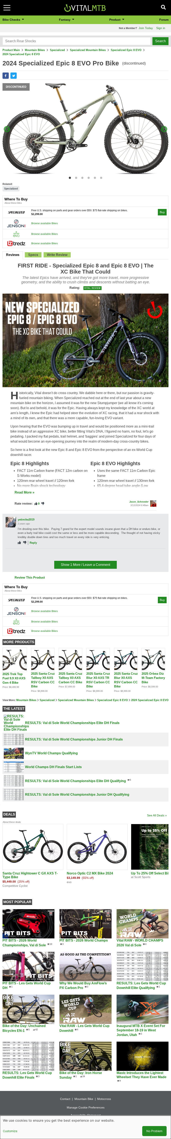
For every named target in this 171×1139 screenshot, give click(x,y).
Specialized (57, 50)
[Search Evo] (16, 233)
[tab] (13, 255)
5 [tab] (94, 177)
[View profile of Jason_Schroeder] (153, 503)
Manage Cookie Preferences (85, 1107)
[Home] (85, 7)
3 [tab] (81, 177)
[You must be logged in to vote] (35, 503)
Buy (162, 212)
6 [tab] (100, 177)
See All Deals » (157, 815)
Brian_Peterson (28, 553)
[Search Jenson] (16, 223)
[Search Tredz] (16, 243)
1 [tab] (69, 177)
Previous (7, 129)
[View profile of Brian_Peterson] (11, 556)
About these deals (12, 822)
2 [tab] (75, 177)
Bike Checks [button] (12, 19)
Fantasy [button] (65, 19)
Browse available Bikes (44, 223)
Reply (33, 542)
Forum (163, 19)
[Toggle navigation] (7, 7)
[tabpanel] (85, 129)
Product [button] (115, 19)
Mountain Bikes (35, 50)
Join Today (146, 28)
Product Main (11, 50)
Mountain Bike (83, 1099)
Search (160, 41)
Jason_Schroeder (138, 501)
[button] (6, 76)
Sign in (160, 28)
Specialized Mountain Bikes (88, 50)
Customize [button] (10, 1131)
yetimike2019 (26, 519)
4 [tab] (88, 177)
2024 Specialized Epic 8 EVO (21, 54)
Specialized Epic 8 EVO (126, 50)
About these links (13, 203)
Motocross (104, 1099)
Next (164, 129)
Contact (65, 1099)
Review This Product (30, 577)
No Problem (154, 1131)
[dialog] (85, 1127)
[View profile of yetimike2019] (11, 522)
